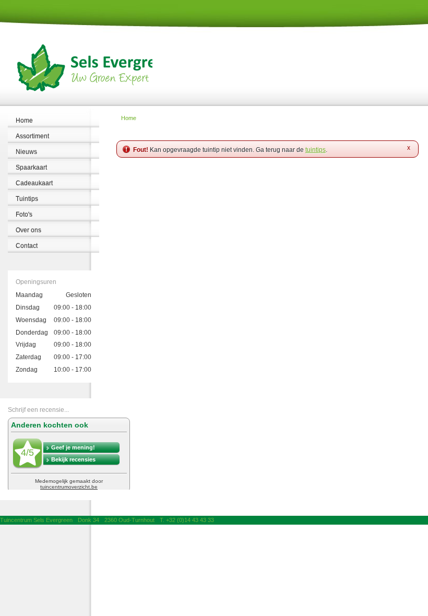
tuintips (315, 149)
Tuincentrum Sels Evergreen (36, 520)
